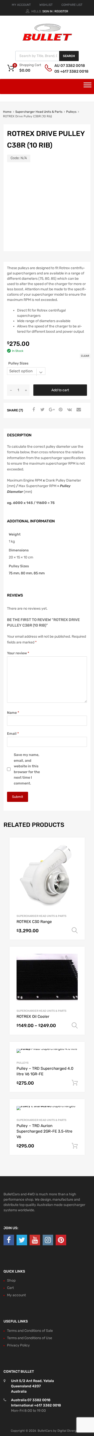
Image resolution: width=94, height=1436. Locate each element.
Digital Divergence (70, 1430)
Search (69, 56)
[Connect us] (9, 1240)
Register (61, 11)
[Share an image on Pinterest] (60, 410)
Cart (10, 1288)
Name (13, 713)
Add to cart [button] (75, 1083)
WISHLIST (46, 5)
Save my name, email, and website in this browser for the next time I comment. (27, 769)
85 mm (39, 573)
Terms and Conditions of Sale (30, 1331)
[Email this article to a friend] (78, 410)
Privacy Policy (18, 1345)
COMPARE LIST (71, 5)
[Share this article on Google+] (51, 410)
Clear (85, 355)
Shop (11, 1280)
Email (13, 733)
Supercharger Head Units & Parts (38, 112)
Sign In (47, 11)
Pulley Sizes (18, 363)
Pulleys (71, 112)
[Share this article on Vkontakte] (69, 410)
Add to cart (60, 390)
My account (16, 1295)
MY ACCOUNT (21, 5)
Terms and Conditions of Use (29, 1338)
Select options (75, 930)
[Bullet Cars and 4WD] (47, 40)
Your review (18, 653)
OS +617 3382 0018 (66, 71)
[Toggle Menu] (87, 86)
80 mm (26, 573)
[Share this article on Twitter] (42, 410)
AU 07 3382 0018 (66, 65)
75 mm (14, 573)
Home (7, 112)
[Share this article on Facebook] (33, 410)
